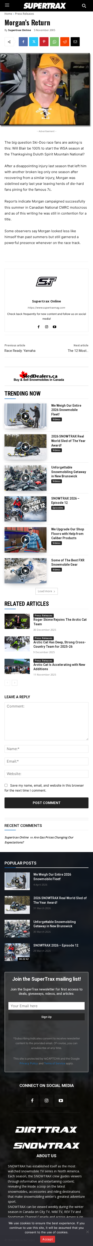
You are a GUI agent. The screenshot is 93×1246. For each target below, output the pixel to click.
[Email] (75, 41)
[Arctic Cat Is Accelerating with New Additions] (17, 666)
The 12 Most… (78, 351)
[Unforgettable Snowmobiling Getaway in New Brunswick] (25, 478)
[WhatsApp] (54, 41)
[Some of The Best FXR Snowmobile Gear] (25, 571)
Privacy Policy (29, 1063)
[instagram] (46, 326)
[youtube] (54, 326)
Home (8, 14)
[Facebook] (23, 41)
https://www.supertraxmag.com (46, 307)
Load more (45, 591)
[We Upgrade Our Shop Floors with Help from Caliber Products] (25, 540)
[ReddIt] (64, 41)
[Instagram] (46, 1101)
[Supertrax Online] (46, 281)
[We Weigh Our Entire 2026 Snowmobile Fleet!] (25, 416)
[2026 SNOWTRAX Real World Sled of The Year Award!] (25, 447)
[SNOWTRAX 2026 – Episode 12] (25, 509)
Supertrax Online (19, 30)
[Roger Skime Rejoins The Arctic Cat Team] (17, 621)
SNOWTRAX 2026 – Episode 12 (55, 945)
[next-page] (14, 683)
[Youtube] (61, 1101)
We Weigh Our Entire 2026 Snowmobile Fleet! (66, 410)
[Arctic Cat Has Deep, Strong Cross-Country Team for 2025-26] (17, 644)
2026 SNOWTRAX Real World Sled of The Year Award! (68, 441)
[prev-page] (7, 683)
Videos (56, 419)
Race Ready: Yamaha (20, 351)
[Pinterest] (44, 41)
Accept (47, 1239)
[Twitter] (33, 41)
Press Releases (24, 14)
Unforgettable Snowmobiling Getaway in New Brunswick (68, 472)
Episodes (58, 507)
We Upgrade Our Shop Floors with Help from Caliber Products (67, 533)
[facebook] (38, 326)
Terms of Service (54, 1063)
